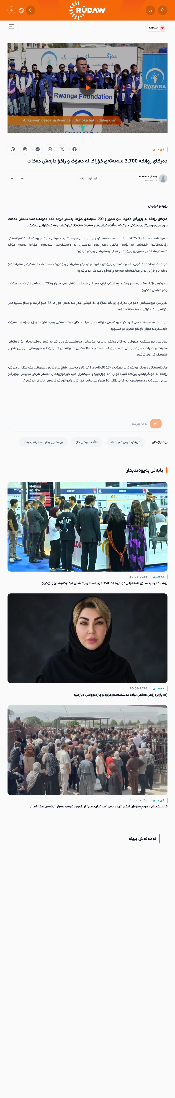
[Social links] (11, 10)
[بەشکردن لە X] (62, 149)
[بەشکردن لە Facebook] (74, 149)
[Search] (31, 10)
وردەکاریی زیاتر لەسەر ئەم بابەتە (43, 442)
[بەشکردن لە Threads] (25, 149)
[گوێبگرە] (82, 178)
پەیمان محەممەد (148, 176)
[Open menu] (11, 27)
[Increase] (12, 178)
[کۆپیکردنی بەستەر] (13, 149)
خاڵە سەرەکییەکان (86, 442)
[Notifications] (162, 10)
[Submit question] (156, 424)
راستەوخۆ (154, 28)
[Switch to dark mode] (150, 10)
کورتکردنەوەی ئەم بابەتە (125, 442)
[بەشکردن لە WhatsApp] (50, 149)
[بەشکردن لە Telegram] (37, 149)
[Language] (21, 10)
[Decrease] (22, 178)
